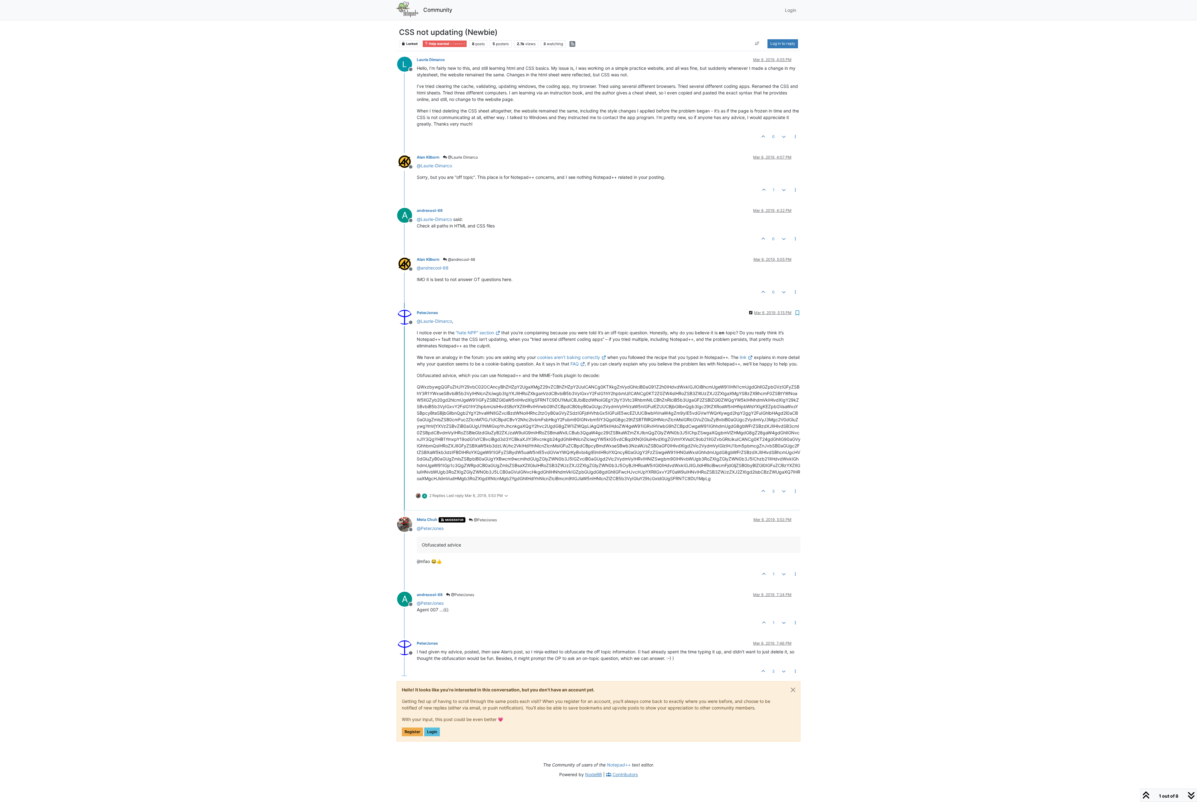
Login (432, 731)
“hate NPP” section (475, 332)
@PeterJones (485, 520)
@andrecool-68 (461, 259)
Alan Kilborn (428, 157)
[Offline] (407, 63)
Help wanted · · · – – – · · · (446, 44)
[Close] (793, 689)
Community (437, 10)
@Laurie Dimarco (462, 157)
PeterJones (427, 312)
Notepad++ (619, 764)
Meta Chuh (427, 519)
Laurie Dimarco (431, 59)
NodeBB (593, 774)
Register (412, 731)
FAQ (574, 363)
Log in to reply (782, 43)
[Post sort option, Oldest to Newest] (757, 43)
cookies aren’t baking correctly (568, 357)
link (743, 357)
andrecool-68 (430, 210)
